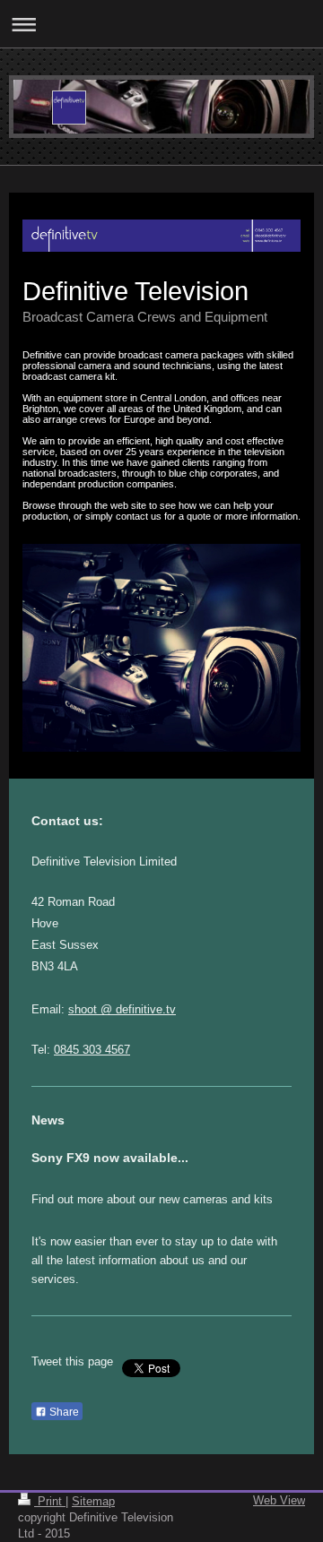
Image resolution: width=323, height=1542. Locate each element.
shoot (82, 1009)
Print (49, 1501)
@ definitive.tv (136, 1009)
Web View (279, 1500)
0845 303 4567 (92, 1049)
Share (63, 1412)
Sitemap (93, 1501)
